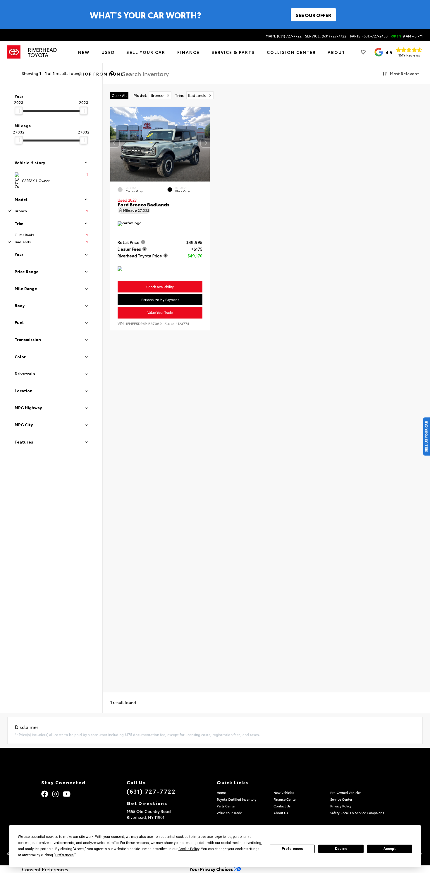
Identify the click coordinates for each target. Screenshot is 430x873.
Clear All (119, 95)
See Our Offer (313, 14)
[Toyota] (13, 52)
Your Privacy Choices (212, 869)
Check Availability (160, 286)
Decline (341, 849)
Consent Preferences (45, 869)
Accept (389, 849)
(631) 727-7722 (151, 791)
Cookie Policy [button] (188, 849)
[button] (205, 143)
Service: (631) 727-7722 (325, 36)
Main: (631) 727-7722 (284, 36)
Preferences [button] (64, 855)
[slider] (19, 111)
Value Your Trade (160, 312)
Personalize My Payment (160, 299)
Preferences (292, 849)
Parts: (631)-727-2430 (369, 36)
